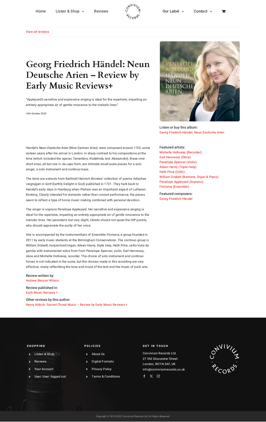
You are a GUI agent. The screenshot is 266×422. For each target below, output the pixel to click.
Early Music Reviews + (42, 292)
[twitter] (151, 376)
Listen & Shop (44, 354)
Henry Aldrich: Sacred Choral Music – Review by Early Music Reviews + (76, 304)
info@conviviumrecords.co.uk (164, 369)
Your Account (43, 369)
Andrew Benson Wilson (42, 280)
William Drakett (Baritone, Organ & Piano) (188, 177)
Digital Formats (103, 361)
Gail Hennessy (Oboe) (175, 157)
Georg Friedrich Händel (175, 198)
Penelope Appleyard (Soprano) (181, 181)
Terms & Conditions (106, 376)
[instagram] (158, 376)
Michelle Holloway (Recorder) (180, 152)
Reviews (40, 361)
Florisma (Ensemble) (174, 186)
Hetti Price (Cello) (172, 172)
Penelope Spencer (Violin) (178, 162)
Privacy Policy (102, 369)
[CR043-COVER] (200, 43)
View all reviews (37, 31)
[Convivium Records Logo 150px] (224, 346)
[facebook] (144, 376)
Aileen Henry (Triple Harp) (177, 167)
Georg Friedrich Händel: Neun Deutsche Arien (191, 132)
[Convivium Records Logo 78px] (133, 5)
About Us (98, 354)
